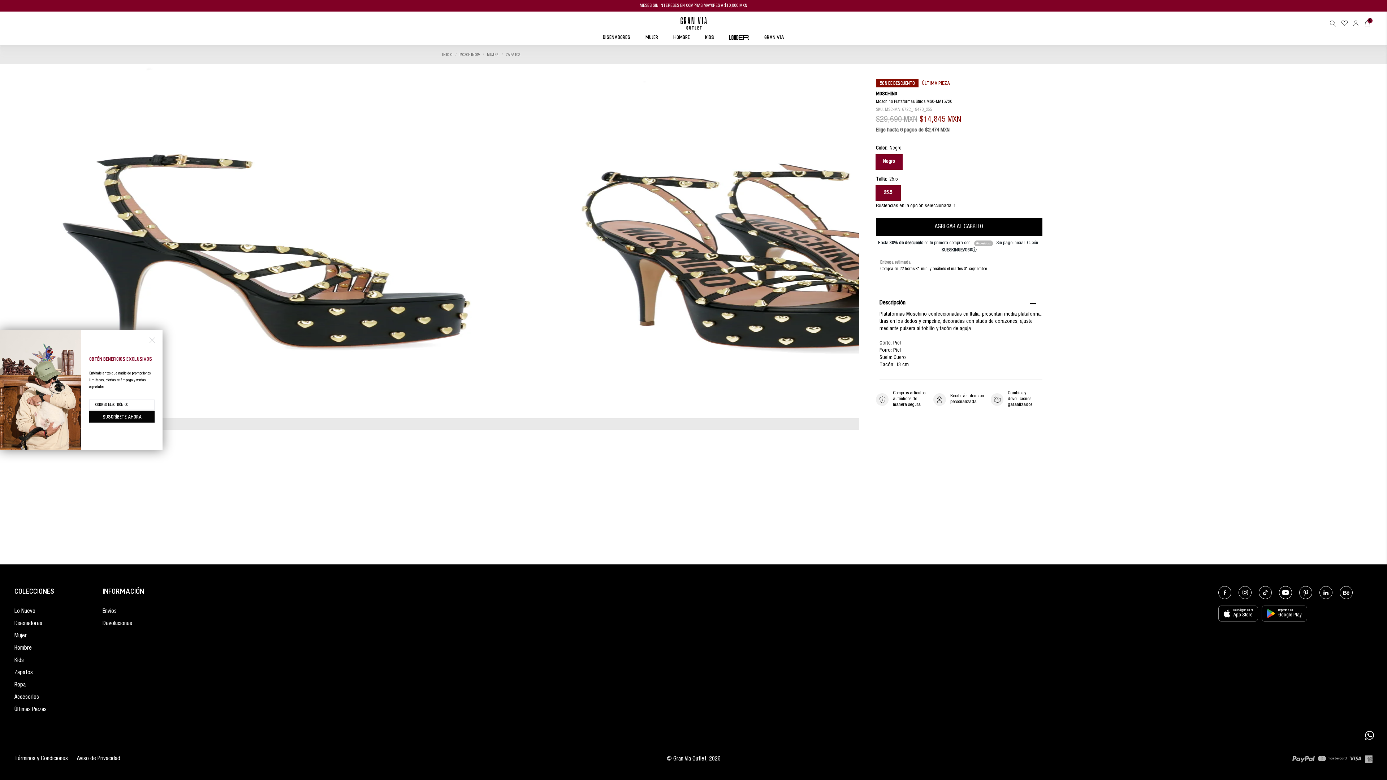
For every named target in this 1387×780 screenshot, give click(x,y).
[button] (1332, 23)
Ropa (20, 685)
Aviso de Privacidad (98, 759)
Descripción (893, 303)
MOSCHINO (886, 93)
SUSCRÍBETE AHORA (122, 417)
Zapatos (513, 55)
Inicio (447, 55)
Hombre (23, 648)
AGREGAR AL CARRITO (959, 227)
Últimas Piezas (30, 710)
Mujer (493, 55)
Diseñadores (28, 624)
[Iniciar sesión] (1356, 23)
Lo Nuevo (24, 612)
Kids (19, 661)
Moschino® (469, 55)
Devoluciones (117, 624)
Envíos (110, 612)
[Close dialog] (152, 340)
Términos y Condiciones (41, 759)
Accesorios (26, 698)
